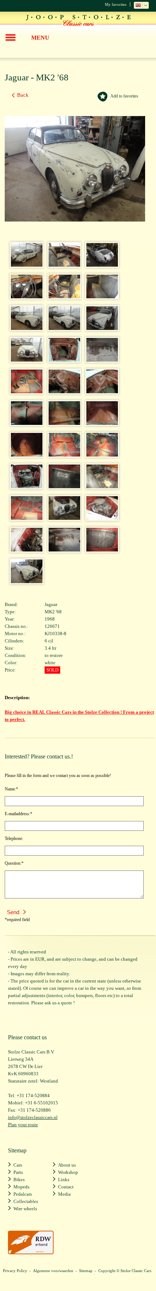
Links (63, 1179)
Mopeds (21, 1187)
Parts (18, 1172)
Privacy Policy (15, 1270)
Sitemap (86, 1270)
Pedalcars (22, 1194)
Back (23, 95)
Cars (17, 1165)
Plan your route (23, 1124)
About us (67, 1165)
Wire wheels (25, 1208)
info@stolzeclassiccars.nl (33, 1117)
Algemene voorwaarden (53, 1270)
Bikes (19, 1179)
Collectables (25, 1201)
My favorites (115, 4)
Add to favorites (124, 96)
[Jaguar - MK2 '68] (24, 265)
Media (64, 1194)
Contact (66, 1187)
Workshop (68, 1172)
